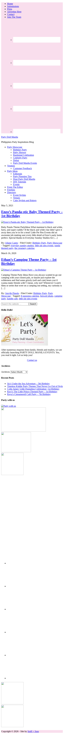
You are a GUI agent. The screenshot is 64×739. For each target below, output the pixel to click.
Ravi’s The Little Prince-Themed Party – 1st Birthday (32, 391)
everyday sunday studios (22, 245)
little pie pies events (44, 245)
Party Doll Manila (9, 137)
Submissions (13, 6)
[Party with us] (8, 406)
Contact (10, 14)
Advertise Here (14, 11)
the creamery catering (24, 248)
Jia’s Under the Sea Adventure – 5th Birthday (28, 383)
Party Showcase (54, 243)
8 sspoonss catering (30, 296)
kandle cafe (12, 298)
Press (9, 9)
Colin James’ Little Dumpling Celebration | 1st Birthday (33, 389)
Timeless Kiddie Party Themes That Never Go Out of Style (35, 386)
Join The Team (14, 17)
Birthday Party (39, 243)
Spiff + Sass (33, 731)
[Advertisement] (32, 507)
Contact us (32, 360)
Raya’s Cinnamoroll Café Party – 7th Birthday (29, 394)
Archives (5, 372)
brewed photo (46, 296)
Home (10, 3)
